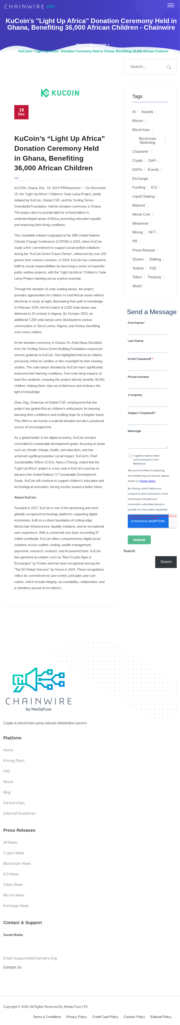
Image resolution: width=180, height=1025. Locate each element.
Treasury (154, 277)
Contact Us (12, 967)
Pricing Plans (14, 760)
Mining (137, 232)
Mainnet (138, 205)
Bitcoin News (14, 895)
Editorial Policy (160, 1017)
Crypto (137, 160)
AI (134, 112)
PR (134, 241)
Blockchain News (17, 863)
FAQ (6, 771)
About (8, 781)
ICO (154, 187)
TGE (153, 268)
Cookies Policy (134, 1017)
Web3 (137, 286)
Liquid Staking (143, 196)
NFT (152, 232)
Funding (138, 187)
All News (10, 842)
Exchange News (16, 905)
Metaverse (140, 223)
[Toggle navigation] (171, 5)
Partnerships (14, 802)
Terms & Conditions (47, 1017)
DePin (137, 169)
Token (137, 277)
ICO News (11, 874)
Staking (155, 259)
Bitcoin (137, 121)
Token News (13, 884)
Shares (138, 259)
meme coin (141, 214)
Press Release (143, 250)
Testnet (138, 268)
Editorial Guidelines (19, 813)
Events (153, 169)
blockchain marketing (147, 140)
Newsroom (98, 44)
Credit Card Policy (105, 1017)
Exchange (140, 178)
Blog (7, 792)
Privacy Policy (76, 1017)
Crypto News (13, 852)
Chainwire (140, 151)
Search (129, 551)
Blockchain (141, 130)
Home (80, 44)
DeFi (152, 160)
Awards (147, 112)
